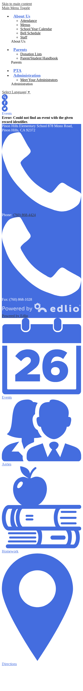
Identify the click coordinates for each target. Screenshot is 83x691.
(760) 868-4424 (24, 215)
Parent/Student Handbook (39, 58)
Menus (25, 25)
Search (5, 97)
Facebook (5, 103)
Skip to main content (17, 4)
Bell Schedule (30, 33)
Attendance (28, 21)
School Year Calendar (36, 29)
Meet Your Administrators (39, 80)
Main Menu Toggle (16, 8)
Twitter (5, 109)
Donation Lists (31, 54)
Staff (23, 37)
